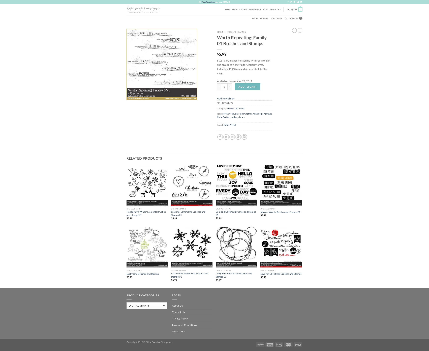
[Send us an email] (298, 2)
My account (178, 331)
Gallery (243, 9)
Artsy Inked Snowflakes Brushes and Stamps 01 (189, 275)
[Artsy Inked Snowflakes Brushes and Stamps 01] (191, 247)
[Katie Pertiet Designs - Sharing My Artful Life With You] (143, 9)
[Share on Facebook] (220, 137)
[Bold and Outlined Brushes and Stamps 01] (236, 185)
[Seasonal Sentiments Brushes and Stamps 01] (191, 185)
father (249, 113)
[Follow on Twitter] (294, 2)
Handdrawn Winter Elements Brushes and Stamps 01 (146, 213)
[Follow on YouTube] (301, 2)
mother (233, 117)
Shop (234, 9)
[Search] (286, 19)
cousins (235, 113)
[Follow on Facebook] (288, 2)
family (242, 113)
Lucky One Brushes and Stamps (143, 273)
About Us (274, 9)
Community (255, 9)
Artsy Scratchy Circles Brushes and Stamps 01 (234, 275)
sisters (241, 117)
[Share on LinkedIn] (244, 137)
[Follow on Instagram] (291, 2)
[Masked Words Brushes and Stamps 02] (281, 185)
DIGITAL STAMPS (236, 32)
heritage (268, 113)
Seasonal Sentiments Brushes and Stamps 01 (188, 213)
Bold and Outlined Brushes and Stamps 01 (236, 213)
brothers (226, 113)
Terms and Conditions (184, 325)
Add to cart (247, 86)
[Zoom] (131, 95)
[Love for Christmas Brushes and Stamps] (281, 247)
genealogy (258, 113)
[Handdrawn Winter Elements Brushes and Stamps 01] (147, 185)
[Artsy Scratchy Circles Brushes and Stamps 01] (236, 247)
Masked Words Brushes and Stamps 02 (280, 212)
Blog (265, 9)
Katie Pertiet (223, 117)
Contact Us (178, 312)
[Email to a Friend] (232, 137)
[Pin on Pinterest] (238, 137)
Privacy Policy (180, 318)
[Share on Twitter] (226, 137)
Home (228, 9)
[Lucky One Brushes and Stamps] (147, 247)
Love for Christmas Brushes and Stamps (280, 273)
